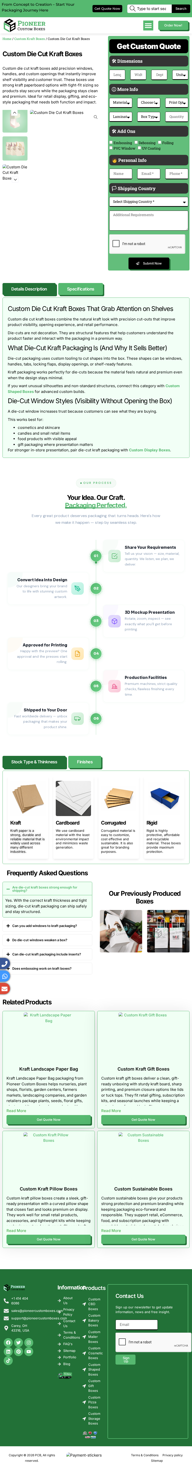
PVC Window (124, 148)
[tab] (29, 289)
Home (7, 38)
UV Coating (151, 148)
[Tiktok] (8, 1360)
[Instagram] (28, 1342)
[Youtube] (28, 1351)
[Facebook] (8, 1342)
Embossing (123, 142)
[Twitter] (18, 1342)
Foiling (168, 142)
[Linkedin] (8, 1351)
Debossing (147, 142)
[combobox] (149, 8)
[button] (14, 113)
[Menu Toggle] (148, 25)
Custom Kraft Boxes (29, 38)
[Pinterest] (18, 1351)
